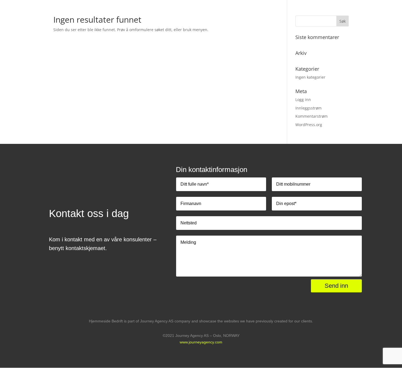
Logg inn (303, 99)
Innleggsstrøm (308, 108)
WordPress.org (308, 124)
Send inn (336, 285)
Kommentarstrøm (311, 116)
